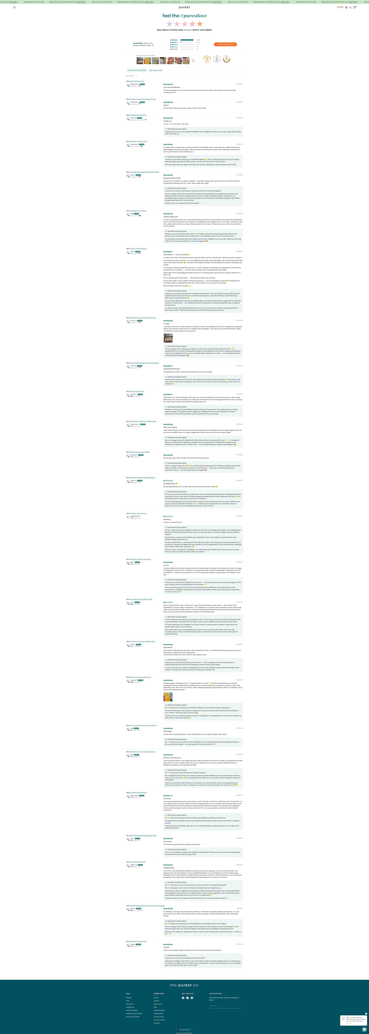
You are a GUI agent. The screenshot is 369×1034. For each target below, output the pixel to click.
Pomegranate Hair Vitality (140, 452)
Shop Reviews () (155, 70)
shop (128, 993)
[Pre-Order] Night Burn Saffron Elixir (143, 421)
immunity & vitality (133, 1017)
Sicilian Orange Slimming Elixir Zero (143, 99)
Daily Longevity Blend (138, 248)
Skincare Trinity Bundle (139, 141)
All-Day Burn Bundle (138, 862)
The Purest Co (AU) (186, 1033)
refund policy (158, 1013)
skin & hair (129, 1004)
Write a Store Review (225, 44)
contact (156, 1001)
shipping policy (159, 1010)
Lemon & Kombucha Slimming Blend (143, 725)
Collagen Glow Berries (139, 115)
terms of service (159, 1020)
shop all (129, 998)
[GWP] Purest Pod (137, 81)
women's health (131, 1010)
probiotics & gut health (134, 1013)
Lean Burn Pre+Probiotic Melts (141, 599)
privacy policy (159, 1017)
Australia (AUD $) (184, 1030)
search (156, 998)
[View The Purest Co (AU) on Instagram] (183, 997)
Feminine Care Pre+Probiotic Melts (143, 641)
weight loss (130, 1007)
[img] (143, 43)
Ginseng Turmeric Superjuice (141, 559)
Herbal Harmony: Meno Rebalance (143, 477)
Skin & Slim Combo (137, 391)
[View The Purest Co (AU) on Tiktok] (187, 997)
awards (156, 1023)
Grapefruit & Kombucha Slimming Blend (145, 172)
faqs (155, 1007)
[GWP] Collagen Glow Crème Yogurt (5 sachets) (148, 905)
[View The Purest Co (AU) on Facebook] (191, 997)
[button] (350, 7)
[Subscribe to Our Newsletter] (238, 1005)
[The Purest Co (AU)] (184, 7)
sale (127, 1001)
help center (158, 1004)
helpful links (159, 993)
